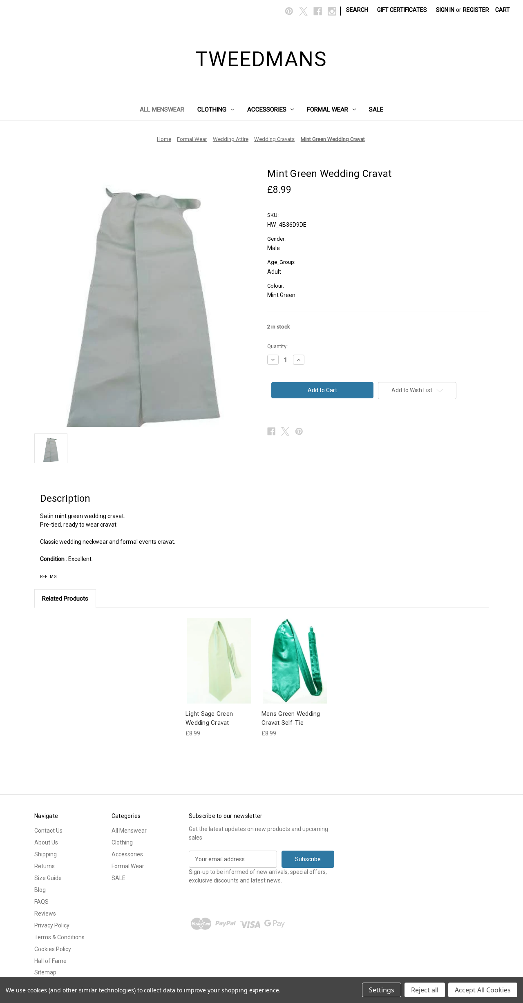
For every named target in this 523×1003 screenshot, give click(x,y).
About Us (46, 842)
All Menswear (162, 109)
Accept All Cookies (483, 989)
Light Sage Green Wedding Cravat (209, 718)
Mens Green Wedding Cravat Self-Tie (291, 718)
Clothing (211, 109)
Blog (40, 890)
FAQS (41, 901)
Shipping (45, 854)
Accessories (266, 109)
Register (476, 10)
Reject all (424, 989)
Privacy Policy (51, 925)
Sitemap (45, 972)
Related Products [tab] (65, 598)
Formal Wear (327, 109)
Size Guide (48, 878)
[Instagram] (332, 11)
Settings (381, 989)
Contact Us (48, 830)
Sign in (445, 10)
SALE (376, 109)
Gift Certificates (402, 10)
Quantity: (277, 346)
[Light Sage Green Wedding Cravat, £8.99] (219, 661)
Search (357, 10)
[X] (303, 11)
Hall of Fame (50, 961)
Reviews (45, 913)
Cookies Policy (52, 949)
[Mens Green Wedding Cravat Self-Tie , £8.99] (295, 661)
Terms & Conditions (59, 937)
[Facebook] (317, 11)
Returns (44, 866)
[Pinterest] (289, 11)
